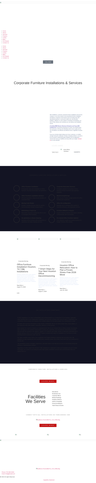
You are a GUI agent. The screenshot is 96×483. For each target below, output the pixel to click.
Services (5, 34)
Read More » (20, 285)
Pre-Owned (6, 41)
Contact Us (6, 42)
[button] (48, 44)
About (4, 32)
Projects (5, 36)
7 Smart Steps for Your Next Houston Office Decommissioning (47, 272)
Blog (4, 39)
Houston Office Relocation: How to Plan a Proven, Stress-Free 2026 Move (68, 270)
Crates (4, 37)
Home (4, 31)
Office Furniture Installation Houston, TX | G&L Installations (26, 268)
